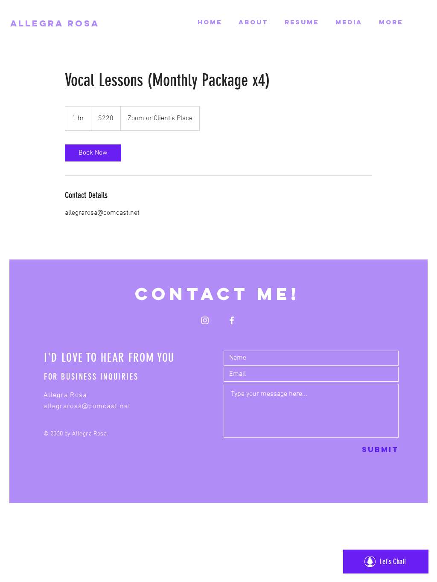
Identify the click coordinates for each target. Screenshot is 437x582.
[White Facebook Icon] (232, 320)
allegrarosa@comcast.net (87, 406)
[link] (93, 152)
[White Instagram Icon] (205, 320)
